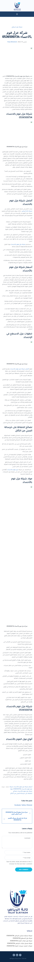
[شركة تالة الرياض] (17, 6)
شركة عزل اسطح (17, 27)
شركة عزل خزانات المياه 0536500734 (21, 941)
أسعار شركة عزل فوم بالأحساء (23, 787)
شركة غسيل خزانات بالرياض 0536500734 (19, 943)
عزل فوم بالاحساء (12, 470)
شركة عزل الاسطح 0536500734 (22, 938)
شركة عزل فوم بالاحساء (18, 244)
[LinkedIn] (17, 955)
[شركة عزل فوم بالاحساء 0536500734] (17, 59)
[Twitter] (14, 955)
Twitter (23, 805)
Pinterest (29, 805)
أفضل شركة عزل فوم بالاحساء (19, 369)
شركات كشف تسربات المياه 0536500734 (19, 946)
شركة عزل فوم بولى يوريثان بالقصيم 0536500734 (17, 819)
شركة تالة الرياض (27, 211)
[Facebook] (20, 955)
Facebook (17, 805)
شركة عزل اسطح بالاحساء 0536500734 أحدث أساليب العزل (17, 813)
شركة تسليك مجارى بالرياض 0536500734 (19, 936)
